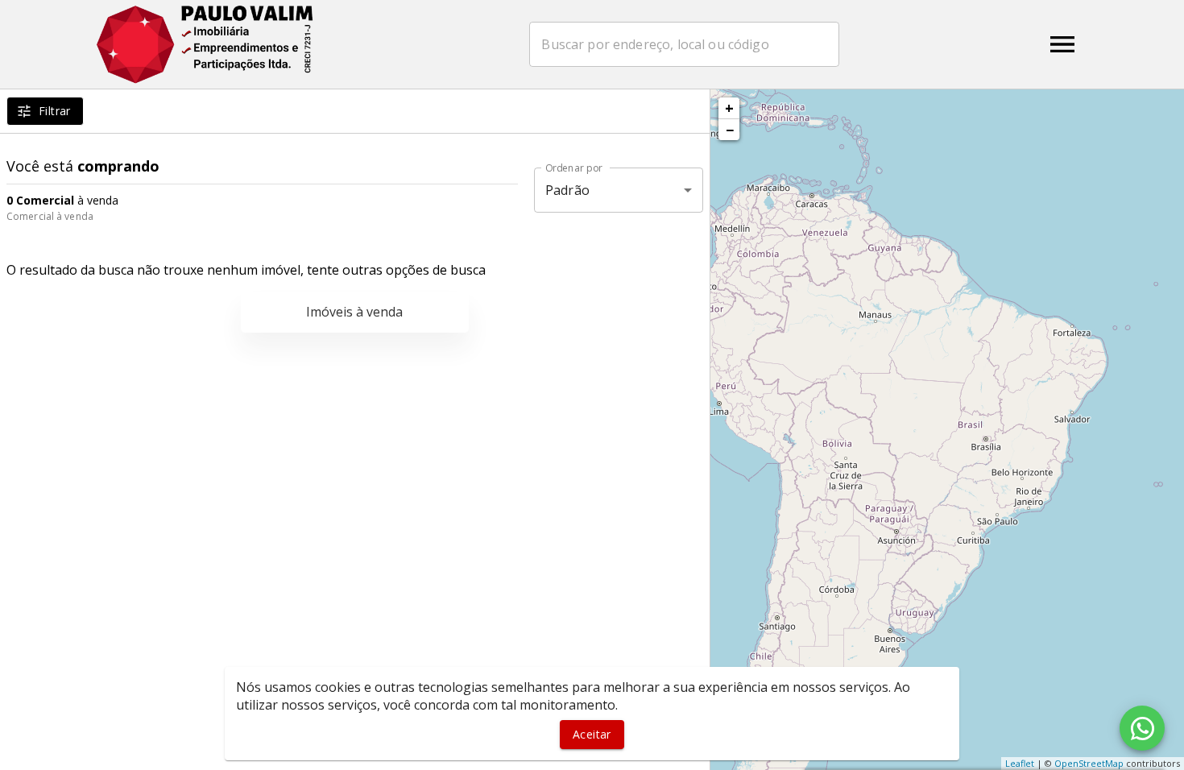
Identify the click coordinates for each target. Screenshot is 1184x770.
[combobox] (684, 44)
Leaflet (1019, 763)
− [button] (730, 129)
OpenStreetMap (1089, 763)
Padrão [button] (567, 190)
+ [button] (729, 108)
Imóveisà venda (354, 312)
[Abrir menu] (1062, 44)
